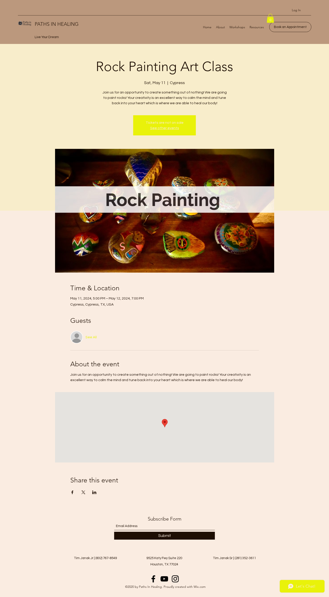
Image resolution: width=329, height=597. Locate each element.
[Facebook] (153, 579)
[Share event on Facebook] (72, 492)
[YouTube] (164, 579)
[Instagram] (175, 579)
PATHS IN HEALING (57, 24)
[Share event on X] (83, 492)
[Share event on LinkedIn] (94, 492)
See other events (164, 128)
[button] (270, 18)
